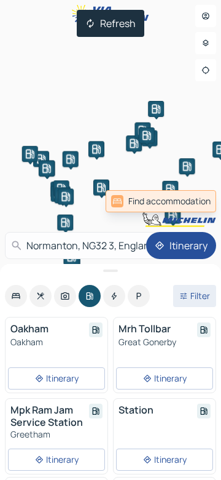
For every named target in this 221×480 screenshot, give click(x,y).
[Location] (205, 70)
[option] (16, 296)
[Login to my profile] (205, 16)
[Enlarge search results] (110, 271)
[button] (41, 159)
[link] (161, 201)
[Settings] (205, 43)
